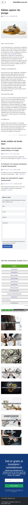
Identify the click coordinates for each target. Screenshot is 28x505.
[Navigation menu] (2, 2)
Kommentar (5, 222)
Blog (9, 503)
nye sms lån (11, 53)
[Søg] (5, 2)
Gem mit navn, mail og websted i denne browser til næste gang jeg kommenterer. (13, 242)
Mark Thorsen (6, 16)
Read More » (22, 174)
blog (11, 153)
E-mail (4, 211)
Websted (4, 217)
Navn (3, 206)
